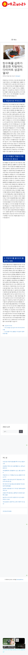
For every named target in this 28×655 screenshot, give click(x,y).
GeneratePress (20, 579)
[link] (5, 640)
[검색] (21, 431)
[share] (13, 640)
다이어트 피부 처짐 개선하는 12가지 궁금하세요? (8, 640)
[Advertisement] (14, 23)
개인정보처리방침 (7, 511)
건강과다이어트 (8, 325)
